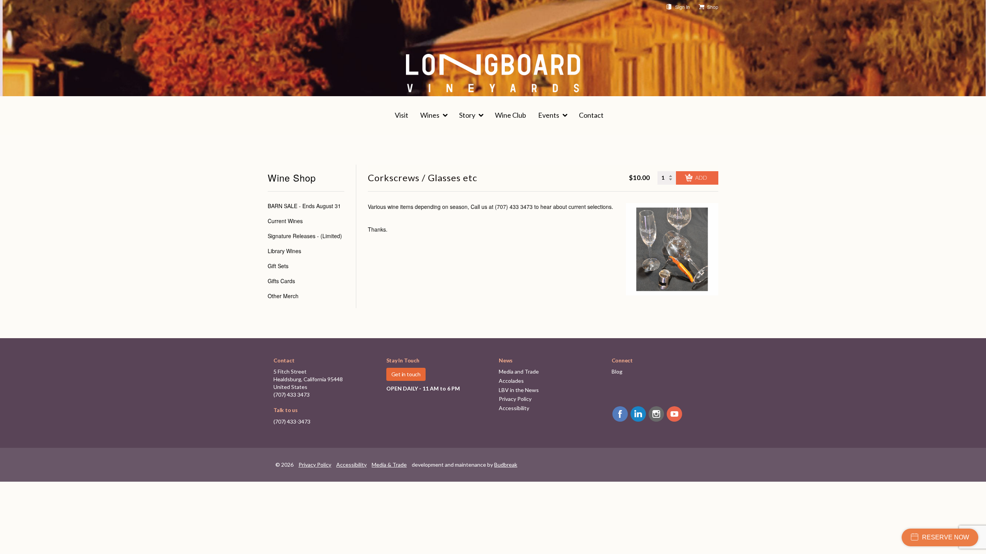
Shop (712, 7)
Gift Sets (278, 266)
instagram (656, 414)
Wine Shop (292, 178)
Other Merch (283, 296)
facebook (620, 414)
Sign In (682, 7)
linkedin (638, 414)
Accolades (511, 380)
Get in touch (406, 374)
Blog (617, 371)
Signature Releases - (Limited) (305, 236)
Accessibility (514, 408)
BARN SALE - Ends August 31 (304, 206)
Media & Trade (389, 464)
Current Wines (285, 221)
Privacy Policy (515, 398)
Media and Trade (519, 371)
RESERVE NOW (945, 537)
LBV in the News (519, 390)
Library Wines (284, 251)
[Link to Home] (493, 73)
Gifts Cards (281, 281)
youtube (674, 414)
